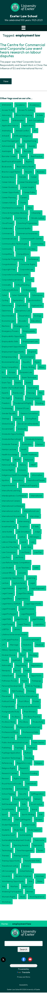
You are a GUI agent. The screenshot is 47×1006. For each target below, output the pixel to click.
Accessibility (23, 985)
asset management (10, 141)
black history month (25, 166)
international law (31, 511)
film (41, 393)
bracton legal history (11, 171)
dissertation (24, 315)
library (17, 629)
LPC (3, 644)
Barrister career (9, 156)
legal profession (9, 614)
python (28, 752)
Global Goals (7, 423)
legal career (7, 593)
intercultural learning (11, 490)
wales (39, 881)
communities (37, 243)
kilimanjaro (34, 536)
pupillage (32, 747)
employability (29, 331)
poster (36, 701)
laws (36, 567)
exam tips (6, 382)
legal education (25, 593)
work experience (37, 896)
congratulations (9, 264)
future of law (23, 408)
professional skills (30, 732)
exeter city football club (12, 387)
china (29, 207)
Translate (26, 972)
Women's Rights (8, 896)
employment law (30, 341)
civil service (21, 218)
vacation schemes (23, 876)
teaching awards (21, 845)
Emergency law (21, 326)
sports (14, 814)
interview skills (8, 521)
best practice (36, 156)
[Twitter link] (3, 959)
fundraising (7, 408)
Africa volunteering (24, 115)
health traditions (29, 454)
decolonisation (34, 300)
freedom (6, 403)
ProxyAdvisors (24, 737)
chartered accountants (12, 207)
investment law (8, 526)
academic (20, 105)
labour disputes (9, 542)
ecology (37, 315)
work (22, 896)
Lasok (23, 542)
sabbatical (31, 783)
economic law (8, 321)
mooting (33, 655)
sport (4, 814)
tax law (5, 845)
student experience (10, 824)
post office (24, 701)
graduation (27, 444)
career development (28, 182)
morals (5, 660)
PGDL (4, 691)
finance (18, 398)
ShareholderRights (22, 799)
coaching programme (27, 223)
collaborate (7, 228)
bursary (28, 171)
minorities (27, 650)
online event (7, 675)
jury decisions (8, 536)
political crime (8, 701)
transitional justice (10, 866)
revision (5, 778)
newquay (6, 670)
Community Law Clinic (26, 249)
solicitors (23, 809)
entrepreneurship (9, 357)
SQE (41, 814)
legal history (22, 598)
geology (5, 418)
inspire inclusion (8, 485)
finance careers (34, 398)
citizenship (36, 213)
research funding (29, 773)
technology (7, 850)
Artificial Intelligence (22, 135)
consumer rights (27, 264)
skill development (9, 804)
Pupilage (19, 747)
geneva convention (29, 413)
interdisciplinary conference (14, 495)
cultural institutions (10, 290)
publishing (6, 747)
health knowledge (9, 454)
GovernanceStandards (28, 423)
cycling (5, 300)
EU (3, 372)
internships (34, 516)
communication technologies (14, 243)
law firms (18, 557)
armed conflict (22, 130)
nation (28, 660)
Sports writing (28, 814)
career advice (8, 182)
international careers (11, 501)
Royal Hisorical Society (12, 783)
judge (37, 531)
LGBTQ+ (5, 629)
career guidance (9, 187)
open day (21, 675)
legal (32, 583)
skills (24, 804)
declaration (18, 300)
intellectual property (28, 485)
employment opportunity (13, 351)
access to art (8, 110)
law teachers (23, 567)
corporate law (26, 269)
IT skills (36, 526)
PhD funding (17, 691)
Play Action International (26, 696)
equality (26, 362)
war (4, 886)
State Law (6, 819)
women (29, 891)
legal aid (22, 588)
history (23, 465)
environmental (27, 357)
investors (24, 526)
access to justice (26, 110)
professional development (28, 727)
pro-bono (24, 722)
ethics (41, 367)
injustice (5, 480)
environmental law (10, 362)
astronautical (7, 146)
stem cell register (23, 819)
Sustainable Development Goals (16, 840)
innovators (18, 480)
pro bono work (8, 722)
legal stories (21, 619)
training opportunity (11, 860)
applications (28, 125)
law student (7, 567)
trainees (5, 855)
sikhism (37, 799)
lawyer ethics (8, 572)
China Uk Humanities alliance (14, 213)
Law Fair (38, 552)
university (6, 876)
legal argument (37, 588)
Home (4, 923)
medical (39, 644)
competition (7, 254)
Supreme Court (8, 835)
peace (24, 680)
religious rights (8, 768)
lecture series (19, 583)
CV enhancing (29, 290)
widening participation (12, 891)
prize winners (30, 711)
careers (23, 197)
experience (32, 387)
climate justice (37, 218)
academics (34, 105)
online (27, 670)
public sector (38, 742)
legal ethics (7, 598)
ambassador (18, 120)
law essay (25, 552)
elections (6, 326)
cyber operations (19, 295)
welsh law (27, 886)
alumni (5, 120)
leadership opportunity (12, 578)
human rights (8, 470)
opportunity (36, 675)
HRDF (33, 465)
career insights (27, 187)
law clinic (27, 547)
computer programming (12, 259)
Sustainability (25, 835)
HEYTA (17, 459)
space (34, 809)
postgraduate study (10, 711)
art (35, 130)
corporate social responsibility (15, 274)
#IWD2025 (6, 105)
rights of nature (21, 778)
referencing (7, 763)
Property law (8, 737)
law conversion (9, 552)
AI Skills (40, 115)
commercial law (9, 238)
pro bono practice (32, 716)
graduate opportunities (12, 434)
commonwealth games (31, 238)
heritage (5, 459)
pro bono (16, 716)
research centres (9, 773)
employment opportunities (13, 346)
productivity (38, 722)
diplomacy (6, 310)
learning (31, 578)
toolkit (40, 850)
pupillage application (11, 752)
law (32, 542)
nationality (6, 665)
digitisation (22, 305)
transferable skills (32, 860)
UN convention (8, 871)
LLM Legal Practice (10, 639)
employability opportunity (13, 336)
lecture (5, 583)
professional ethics (10, 732)
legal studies (37, 619)
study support (34, 830)
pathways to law (9, 680)
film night (6, 398)
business (40, 171)
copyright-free (8, 269)
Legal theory (24, 624)
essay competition (10, 367)
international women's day (13, 516)
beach (23, 156)
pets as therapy (33, 686)
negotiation (36, 665)
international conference (12, 506)
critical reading (23, 285)
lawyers (22, 572)
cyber (4, 295)
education (35, 321)
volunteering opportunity (13, 881)
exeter (28, 382)
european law (26, 372)
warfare (14, 886)
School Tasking (8, 794)
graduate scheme (34, 439)
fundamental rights (23, 403)
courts (30, 279)
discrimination (8, 315)
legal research (27, 614)
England (32, 351)
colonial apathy (24, 228)
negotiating (21, 665)
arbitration (6, 130)
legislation (39, 624)
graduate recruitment (11, 439)
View (5, 81)
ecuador (23, 321)
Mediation (27, 644)
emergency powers (10, 331)
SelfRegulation (37, 794)
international (36, 495)
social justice (36, 804)
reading (28, 758)
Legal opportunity (33, 603)
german (17, 418)
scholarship (7, 788)
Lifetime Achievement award (14, 634)
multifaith (16, 660)
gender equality (9, 413)
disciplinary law (23, 310)
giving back (31, 418)
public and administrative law (15, 742)
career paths (29, 192)
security (22, 794)
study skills (19, 830)
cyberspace (37, 295)
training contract (21, 855)
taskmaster (39, 840)
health (24, 449)
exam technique (29, 377)
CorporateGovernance (12, 279)
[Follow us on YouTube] (30, 959)
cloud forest (7, 223)
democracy (7, 305)
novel (17, 670)
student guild (29, 824)
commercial (7, 233)
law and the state (10, 547)
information (37, 475)
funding (39, 403)
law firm (6, 557)
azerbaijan (6, 151)
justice (22, 536)
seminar (5, 799)
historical (29, 459)
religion (38, 763)
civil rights (6, 218)
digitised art (36, 305)
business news (8, 177)
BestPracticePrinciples (11, 161)
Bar (17, 151)
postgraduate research (29, 706)
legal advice (7, 588)
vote (30, 881)
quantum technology (11, 758)
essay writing (28, 367)
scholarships (22, 788)
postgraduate (8, 706)
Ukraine (26, 866)
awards (31, 146)
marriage (14, 644)
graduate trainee (9, 444)
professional (7, 727)
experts (5, 393)
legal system (7, 624)
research (24, 768)
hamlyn (39, 444)
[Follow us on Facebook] (23, 959)
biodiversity (7, 166)
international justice (10, 511)
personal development (12, 686)
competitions (23, 254)
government (7, 429)
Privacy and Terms (23, 977)
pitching (30, 691)
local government (31, 639)
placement (6, 696)
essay (37, 362)
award (21, 146)
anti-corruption (35, 120)
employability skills (10, 341)
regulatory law (24, 763)
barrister (27, 151)
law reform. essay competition (16, 562)
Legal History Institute (11, 603)
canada (22, 177)
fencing (31, 393)
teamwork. (38, 845)
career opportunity (10, 192)
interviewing (24, 521)
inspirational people (36, 480)
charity (23, 202)
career (34, 177)
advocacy (6, 115)
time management (25, 850)
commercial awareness (27, 233)
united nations (25, 871)
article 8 (5, 135)
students (5, 830)
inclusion (22, 470)
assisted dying (29, 141)
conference (33, 259)
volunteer (40, 876)
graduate (22, 429)
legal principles (8, 608)
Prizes (4, 716)
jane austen (7, 531)
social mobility (8, 809)
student (38, 819)
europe (12, 372)
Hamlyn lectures (9, 449)
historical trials (8, 465)
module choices (9, 655)
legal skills (6, 619)
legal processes (27, 608)
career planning (9, 197)
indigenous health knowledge (14, 475)
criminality (6, 285)
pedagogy (36, 680)
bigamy (29, 161)
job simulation (23, 531)
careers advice (8, 202)
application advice (10, 125)
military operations (10, 650)
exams (18, 382)
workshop (6, 902)
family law (18, 393)
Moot (22, 655)
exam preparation (9, 377)
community (7, 249)
